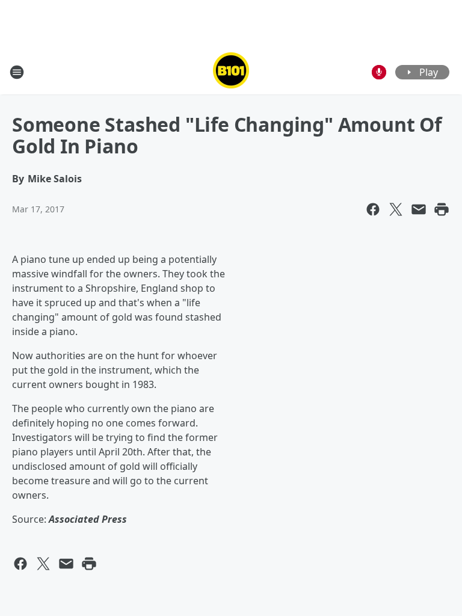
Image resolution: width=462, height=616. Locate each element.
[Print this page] (441, 209)
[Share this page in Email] (418, 209)
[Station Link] (231, 71)
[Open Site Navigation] (17, 72)
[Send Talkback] (379, 72)
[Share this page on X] (395, 209)
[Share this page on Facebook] (373, 209)
